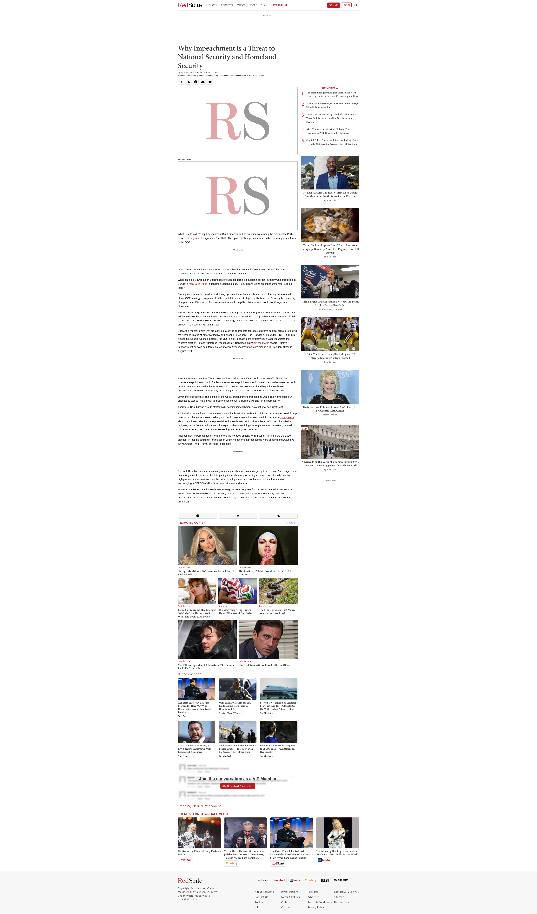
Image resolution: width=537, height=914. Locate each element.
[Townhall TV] (279, 5)
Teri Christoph (266, 713)
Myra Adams (186, 72)
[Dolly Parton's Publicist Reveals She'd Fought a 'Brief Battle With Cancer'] (330, 386)
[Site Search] (356, 5)
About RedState (264, 891)
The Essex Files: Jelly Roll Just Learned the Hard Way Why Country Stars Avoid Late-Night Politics (194, 707)
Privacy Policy (316, 907)
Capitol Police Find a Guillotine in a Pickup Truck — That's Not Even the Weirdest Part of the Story (237, 749)
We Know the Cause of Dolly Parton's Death (199, 852)
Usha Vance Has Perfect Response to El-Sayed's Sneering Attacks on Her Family (277, 749)
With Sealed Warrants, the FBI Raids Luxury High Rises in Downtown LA (235, 706)
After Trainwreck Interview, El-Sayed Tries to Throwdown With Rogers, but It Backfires (194, 749)
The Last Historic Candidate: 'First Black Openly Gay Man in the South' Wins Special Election (330, 194)
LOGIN (346, 5)
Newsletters (341, 902)
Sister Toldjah (330, 414)
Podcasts (227, 5)
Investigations (289, 891)
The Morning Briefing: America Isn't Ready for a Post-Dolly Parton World (337, 852)
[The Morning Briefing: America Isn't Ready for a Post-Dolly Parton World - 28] (337, 832)
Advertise (313, 897)
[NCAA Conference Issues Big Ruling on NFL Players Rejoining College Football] (330, 334)
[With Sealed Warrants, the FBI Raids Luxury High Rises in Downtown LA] (237, 689)
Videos (241, 5)
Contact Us (261, 897)
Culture (285, 902)
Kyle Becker (330, 200)
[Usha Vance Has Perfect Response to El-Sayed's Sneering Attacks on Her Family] (278, 731)
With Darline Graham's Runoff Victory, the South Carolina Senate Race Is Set (330, 303)
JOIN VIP (333, 5)
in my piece (288, 417)
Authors (211, 5)
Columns (286, 907)
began (193, 238)
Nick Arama (183, 756)
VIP (257, 907)
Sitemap (339, 897)
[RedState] (190, 5)
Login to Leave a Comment (238, 786)
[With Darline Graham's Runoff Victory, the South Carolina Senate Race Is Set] (330, 281)
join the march (261, 343)
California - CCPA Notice (346, 891)
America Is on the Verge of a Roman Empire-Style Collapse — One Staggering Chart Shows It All (330, 463)
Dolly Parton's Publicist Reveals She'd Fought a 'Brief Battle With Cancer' (330, 409)
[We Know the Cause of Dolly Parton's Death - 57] (199, 832)
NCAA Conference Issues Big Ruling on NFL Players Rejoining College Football (330, 356)
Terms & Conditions (320, 902)
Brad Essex (183, 716)
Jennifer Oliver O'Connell (230, 713)
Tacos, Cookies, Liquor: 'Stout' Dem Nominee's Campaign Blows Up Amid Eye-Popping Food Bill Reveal (330, 249)
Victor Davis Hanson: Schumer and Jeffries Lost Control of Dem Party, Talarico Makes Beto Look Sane (244, 854)
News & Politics (290, 897)
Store (253, 5)
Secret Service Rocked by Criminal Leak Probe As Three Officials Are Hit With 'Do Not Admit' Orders (278, 706)
